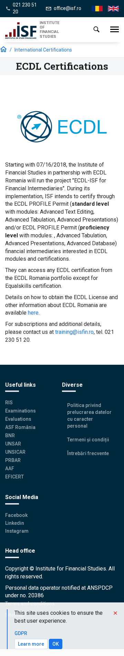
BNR (10, 435)
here (33, 312)
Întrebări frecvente (88, 453)
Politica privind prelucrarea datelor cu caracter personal (89, 416)
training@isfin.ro (74, 332)
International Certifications (43, 50)
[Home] (22, 30)
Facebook (16, 515)
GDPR (20, 633)
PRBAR (13, 460)
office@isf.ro (67, 8)
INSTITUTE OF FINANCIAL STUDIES (49, 30)
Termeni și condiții (88, 439)
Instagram (17, 531)
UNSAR (13, 443)
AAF (9, 468)
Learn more (31, 644)
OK (55, 644)
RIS (9, 402)
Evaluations (18, 419)
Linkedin (14, 523)
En (110, 8)
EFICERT (14, 476)
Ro (94, 8)
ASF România (20, 427)
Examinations (20, 411)
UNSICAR (15, 452)
